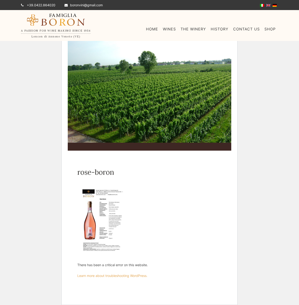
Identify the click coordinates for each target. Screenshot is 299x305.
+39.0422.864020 (40, 5)
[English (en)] (268, 5)
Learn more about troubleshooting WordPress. (112, 276)
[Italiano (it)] (262, 5)
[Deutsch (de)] (275, 5)
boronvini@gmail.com (86, 5)
